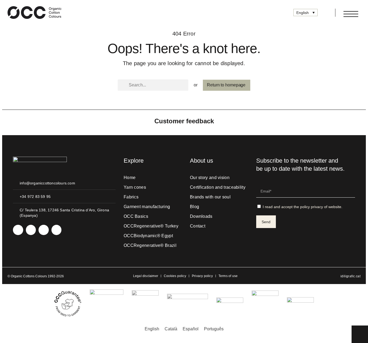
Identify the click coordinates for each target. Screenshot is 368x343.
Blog (194, 206)
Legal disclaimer (145, 276)
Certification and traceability (217, 187)
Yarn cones (135, 187)
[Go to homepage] (34, 12)
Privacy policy (202, 276)
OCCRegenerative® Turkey (151, 226)
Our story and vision (210, 177)
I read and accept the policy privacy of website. (302, 207)
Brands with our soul (210, 197)
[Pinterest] (56, 230)
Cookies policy (175, 276)
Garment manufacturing (147, 206)
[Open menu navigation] (350, 14)
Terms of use (228, 276)
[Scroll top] (359, 333)
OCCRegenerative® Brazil (150, 245)
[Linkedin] (31, 230)
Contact (197, 226)
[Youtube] (44, 230)
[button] (324, 13)
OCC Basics (136, 216)
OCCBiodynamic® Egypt (148, 235)
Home (130, 177)
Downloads (201, 216)
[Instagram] (18, 230)
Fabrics (131, 197)
